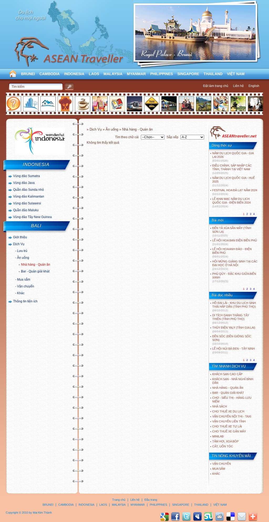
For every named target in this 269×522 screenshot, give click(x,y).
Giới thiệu (20, 237)
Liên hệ (238, 86)
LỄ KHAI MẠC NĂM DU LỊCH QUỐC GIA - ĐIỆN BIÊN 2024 (231, 202)
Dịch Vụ (18, 244)
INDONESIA (74, 74)
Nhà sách (219, 406)
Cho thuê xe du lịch (228, 411)
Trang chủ (118, 499)
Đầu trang (150, 499)
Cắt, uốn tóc (222, 446)
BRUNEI (28, 74)
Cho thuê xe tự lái (227, 426)
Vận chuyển (25, 286)
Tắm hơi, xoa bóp (225, 441)
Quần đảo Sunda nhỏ (28, 190)
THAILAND (213, 74)
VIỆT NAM (236, 74)
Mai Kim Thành (42, 512)
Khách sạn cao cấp (227, 374)
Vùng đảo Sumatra (26, 176)
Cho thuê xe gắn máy (229, 431)
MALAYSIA (113, 74)
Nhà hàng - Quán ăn (35, 264)
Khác (20, 293)
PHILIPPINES (161, 74)
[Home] (233, 139)
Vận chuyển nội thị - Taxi (231, 416)
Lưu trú (22, 251)
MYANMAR (136, 74)
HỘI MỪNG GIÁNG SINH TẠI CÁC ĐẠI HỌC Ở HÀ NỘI (234, 265)
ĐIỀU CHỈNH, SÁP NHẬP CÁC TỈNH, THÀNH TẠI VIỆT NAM (232, 169)
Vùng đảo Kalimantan (28, 196)
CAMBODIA (49, 74)
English (254, 86)
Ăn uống (23, 258)
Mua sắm (23, 279)
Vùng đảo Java (24, 183)
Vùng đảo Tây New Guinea (32, 217)
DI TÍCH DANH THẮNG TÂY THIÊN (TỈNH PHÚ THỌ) (230, 319)
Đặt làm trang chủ (215, 86)
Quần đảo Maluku (26, 210)
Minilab (218, 436)
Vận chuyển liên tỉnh (229, 421)
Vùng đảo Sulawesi (27, 203)
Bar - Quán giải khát (35, 271)
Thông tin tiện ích (25, 301)
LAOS (94, 74)
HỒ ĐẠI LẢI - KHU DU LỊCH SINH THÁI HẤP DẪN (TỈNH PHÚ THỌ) (234, 306)
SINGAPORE (188, 74)
